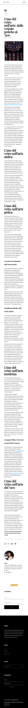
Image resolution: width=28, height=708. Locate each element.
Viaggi (6, 651)
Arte (5, 37)
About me (7, 653)
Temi (10, 37)
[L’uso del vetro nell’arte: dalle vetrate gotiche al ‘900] (14, 555)
